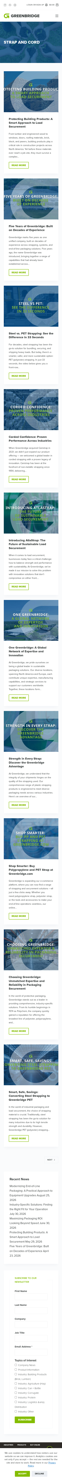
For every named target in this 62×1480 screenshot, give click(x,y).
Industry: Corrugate (28, 1392)
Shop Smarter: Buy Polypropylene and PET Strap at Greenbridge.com (31, 870)
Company (20, 1318)
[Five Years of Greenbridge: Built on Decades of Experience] (31, 198)
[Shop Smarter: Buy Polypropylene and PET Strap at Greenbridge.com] (31, 838)
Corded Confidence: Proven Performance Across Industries (30, 438)
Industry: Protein (27, 1397)
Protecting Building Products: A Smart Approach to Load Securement (31, 123)
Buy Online (35, 1445)
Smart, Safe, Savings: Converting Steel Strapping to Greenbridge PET (29, 1096)
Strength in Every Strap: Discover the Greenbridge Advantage (26, 762)
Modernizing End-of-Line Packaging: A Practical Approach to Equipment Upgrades (31, 1190)
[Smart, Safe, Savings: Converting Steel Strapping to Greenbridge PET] (31, 1064)
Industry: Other (26, 1411)
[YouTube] (15, 5)
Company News (26, 1365)
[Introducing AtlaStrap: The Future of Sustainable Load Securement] (31, 513)
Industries (8, 1445)
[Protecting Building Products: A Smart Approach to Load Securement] (31, 91)
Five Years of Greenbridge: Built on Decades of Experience (31, 228)
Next (49, 1160)
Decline (39, 1473)
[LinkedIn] (5, 5)
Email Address (23, 1346)
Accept (22, 1473)
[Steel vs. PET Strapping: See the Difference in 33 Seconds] (31, 306)
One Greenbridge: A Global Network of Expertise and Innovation (27, 651)
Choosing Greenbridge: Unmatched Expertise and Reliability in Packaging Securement (27, 982)
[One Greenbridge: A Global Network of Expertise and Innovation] (31, 620)
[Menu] (56, 15)
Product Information (28, 1369)
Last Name (21, 1305)
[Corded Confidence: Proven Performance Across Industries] (31, 409)
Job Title (19, 1332)
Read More (20, 166)
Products (21, 1445)
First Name (21, 1291)
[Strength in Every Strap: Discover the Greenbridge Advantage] (31, 731)
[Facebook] (10, 5)
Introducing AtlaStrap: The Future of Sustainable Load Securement (27, 544)
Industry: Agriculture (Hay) (31, 1383)
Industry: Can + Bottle (29, 1388)
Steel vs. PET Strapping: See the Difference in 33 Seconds (31, 335)
